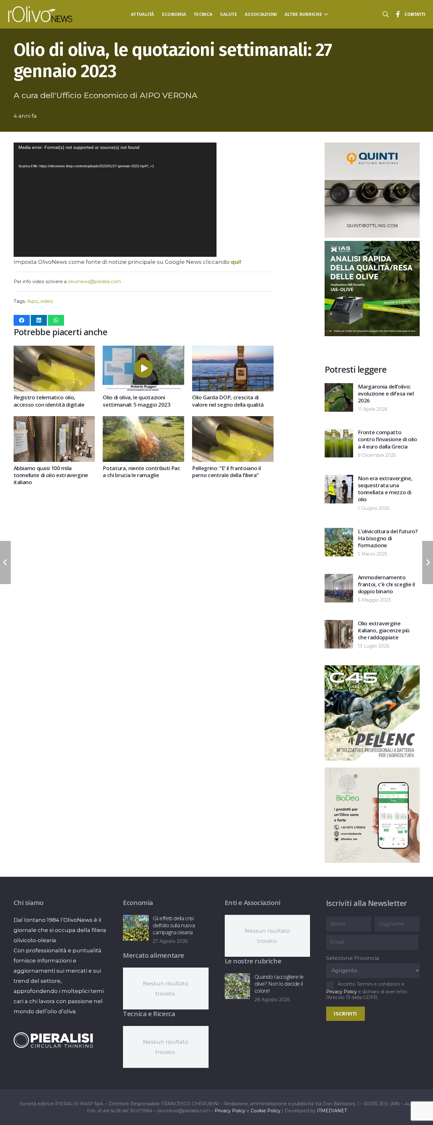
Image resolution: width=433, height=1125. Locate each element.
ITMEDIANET (332, 1111)
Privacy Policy (341, 992)
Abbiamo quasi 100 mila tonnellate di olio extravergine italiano (51, 475)
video (46, 301)
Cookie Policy (266, 1111)
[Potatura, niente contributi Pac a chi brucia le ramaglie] (143, 421)
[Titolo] (398, 14)
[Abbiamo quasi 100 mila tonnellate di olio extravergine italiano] (54, 421)
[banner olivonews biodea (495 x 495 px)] (331, 861)
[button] (325, 14)
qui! (236, 262)
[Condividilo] (22, 320)
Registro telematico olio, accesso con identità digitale (49, 401)
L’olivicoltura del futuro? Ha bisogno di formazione (388, 538)
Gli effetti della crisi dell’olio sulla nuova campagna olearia (174, 925)
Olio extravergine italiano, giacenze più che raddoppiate (384, 630)
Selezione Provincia (352, 958)
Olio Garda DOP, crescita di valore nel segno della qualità (228, 401)
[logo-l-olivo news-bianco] (40, 14)
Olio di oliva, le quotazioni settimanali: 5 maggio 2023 (136, 401)
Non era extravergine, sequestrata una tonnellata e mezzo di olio (385, 489)
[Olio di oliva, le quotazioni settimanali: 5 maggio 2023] (143, 351)
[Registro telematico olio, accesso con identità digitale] (54, 351)
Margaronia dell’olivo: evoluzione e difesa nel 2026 (386, 393)
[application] (115, 200)
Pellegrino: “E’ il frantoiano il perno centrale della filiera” (226, 471)
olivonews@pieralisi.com (94, 281)
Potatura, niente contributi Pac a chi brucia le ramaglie (141, 471)
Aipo (32, 301)
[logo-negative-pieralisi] (53, 1040)
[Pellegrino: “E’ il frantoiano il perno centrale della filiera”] (232, 421)
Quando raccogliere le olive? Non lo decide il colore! (279, 983)
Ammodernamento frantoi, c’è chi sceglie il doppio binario (386, 584)
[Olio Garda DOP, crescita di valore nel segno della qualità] (232, 351)
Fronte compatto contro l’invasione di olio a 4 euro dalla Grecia (387, 439)
